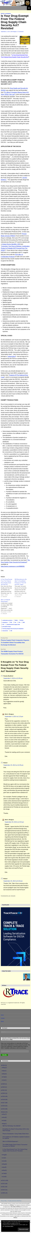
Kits (19, 622)
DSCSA (3, 13)
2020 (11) (4, 1093)
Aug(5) (4, 1154)
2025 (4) (4, 1084)
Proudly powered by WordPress (14, 1200)
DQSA (16, 620)
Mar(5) (4, 1170)
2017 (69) (4, 1102)
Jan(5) (4, 1176)
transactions (5, 630)
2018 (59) (4, 1099)
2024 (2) (4, 1087)
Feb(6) (4, 1173)
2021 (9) (4, 1090)
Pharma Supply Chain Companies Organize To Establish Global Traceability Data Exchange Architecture (15, 641)
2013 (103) (4, 1180)
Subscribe (4, 1055)
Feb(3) (4, 1077)
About (2, 1021)
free (15, 622)
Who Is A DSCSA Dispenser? (10, 1141)
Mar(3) (4, 1073)
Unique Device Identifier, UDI (11, 244)
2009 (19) (4, 1193)
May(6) (4, 1164)
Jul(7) (4, 1158)
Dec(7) (4, 1114)
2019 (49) (4, 1096)
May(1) (4, 1067)
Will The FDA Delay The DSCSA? (12, 1126)
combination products (7, 620)
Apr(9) (4, 1167)
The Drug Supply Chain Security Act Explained (12, 628)
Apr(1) (4, 1070)
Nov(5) (4, 1117)
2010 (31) (4, 1189)
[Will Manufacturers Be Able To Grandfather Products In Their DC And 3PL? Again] (21, 587)
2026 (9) (4, 1065)
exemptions (8, 13)
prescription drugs (6, 626)
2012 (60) (4, 1183)
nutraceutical (12, 356)
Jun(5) (4, 1161)
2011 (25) (4, 1186)
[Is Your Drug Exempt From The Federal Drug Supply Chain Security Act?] (8, 587)
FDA (11, 622)
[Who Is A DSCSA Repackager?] (8, 606)
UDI (11, 630)
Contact (2, 1018)
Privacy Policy (4, 1200)
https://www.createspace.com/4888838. (13, 566)
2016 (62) (4, 1105)
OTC (3, 624)
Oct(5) (4, 1120)
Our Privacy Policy (9, 1226)
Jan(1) (4, 1080)
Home (2, 1015)
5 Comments (21, 31)
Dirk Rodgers (14, 31)
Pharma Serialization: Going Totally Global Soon (16, 1133)
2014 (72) (4, 1112)
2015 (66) (4, 1109)
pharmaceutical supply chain (13, 624)
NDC (24, 622)
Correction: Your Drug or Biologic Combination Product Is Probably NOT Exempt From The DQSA (15, 248)
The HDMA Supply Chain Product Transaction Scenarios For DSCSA (12, 652)
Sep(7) (4, 1123)
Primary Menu (29, 8)
